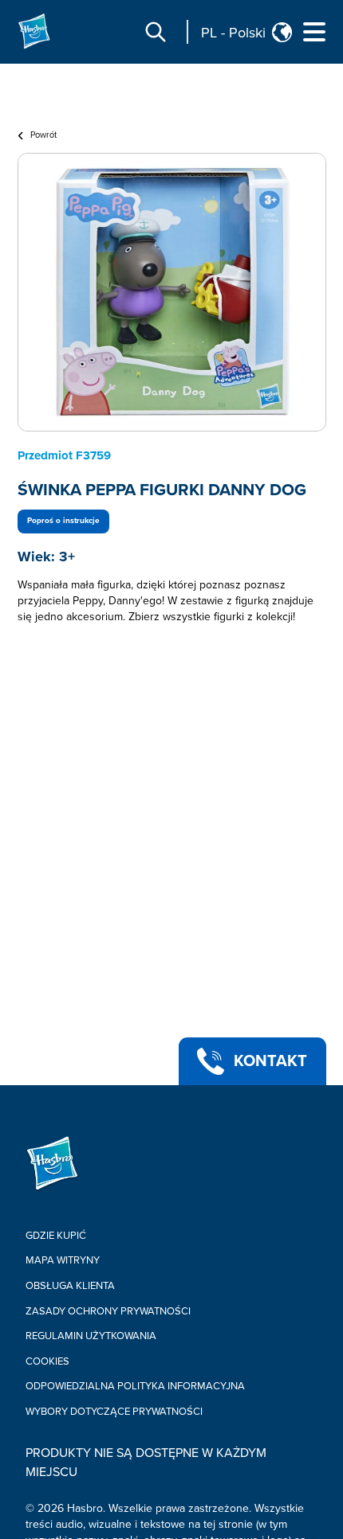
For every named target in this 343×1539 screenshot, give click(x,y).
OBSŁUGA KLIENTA (70, 1285)
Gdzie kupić (56, 1235)
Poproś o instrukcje (63, 520)
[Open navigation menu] (314, 32)
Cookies (47, 1361)
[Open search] (156, 32)
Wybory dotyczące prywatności (114, 1411)
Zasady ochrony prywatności (108, 1311)
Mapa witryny (63, 1260)
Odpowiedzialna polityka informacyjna (135, 1386)
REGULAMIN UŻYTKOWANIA (91, 1336)
